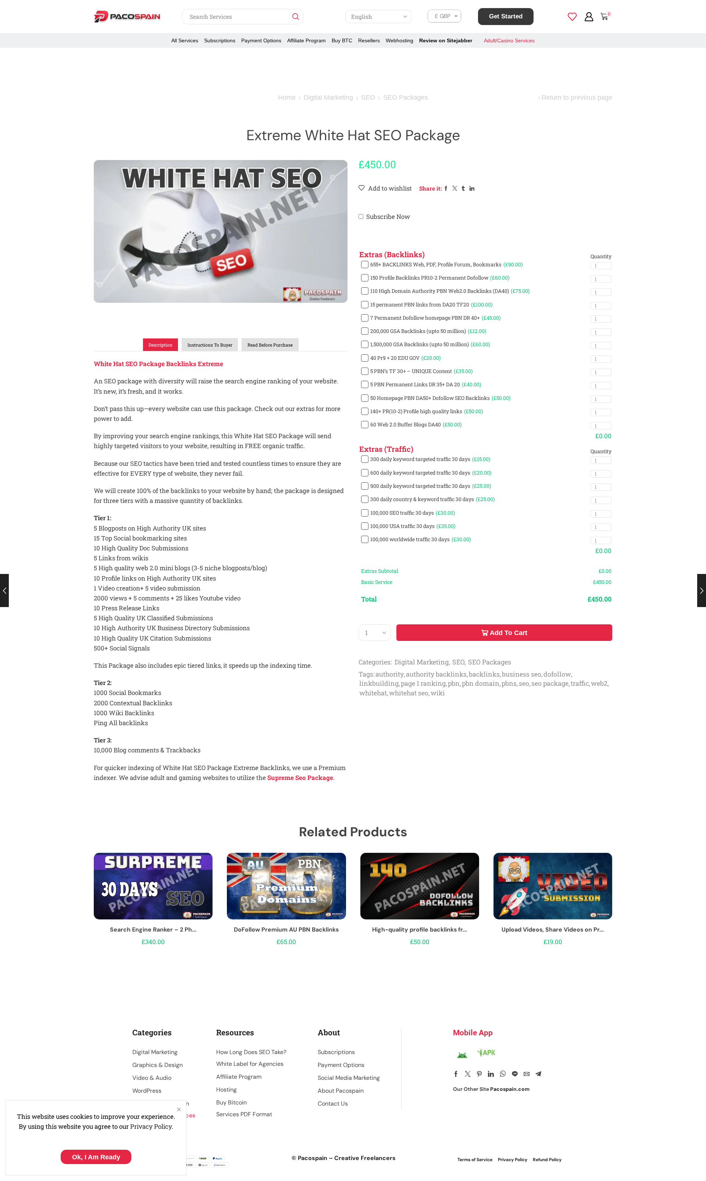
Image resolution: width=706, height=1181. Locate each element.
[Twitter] (468, 1074)
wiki (438, 692)
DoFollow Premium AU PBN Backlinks (286, 929)
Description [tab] (160, 345)
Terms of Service (474, 1160)
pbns (509, 683)
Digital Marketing (328, 97)
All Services (184, 40)
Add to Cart (508, 632)
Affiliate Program (306, 40)
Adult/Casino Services (509, 40)
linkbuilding (379, 683)
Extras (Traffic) (386, 449)
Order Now (153, 888)
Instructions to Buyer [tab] (210, 345)
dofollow (557, 674)
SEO (368, 97)
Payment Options (261, 40)
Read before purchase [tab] (270, 345)
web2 (599, 683)
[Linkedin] (491, 1074)
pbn (454, 683)
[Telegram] (538, 1074)
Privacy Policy (151, 1126)
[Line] (515, 1074)
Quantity (601, 256)
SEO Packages (405, 97)
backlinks (484, 674)
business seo (521, 674)
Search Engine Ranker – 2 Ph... (153, 929)
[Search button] (295, 16)
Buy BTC (342, 40)
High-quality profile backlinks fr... (419, 929)
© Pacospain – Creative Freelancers (344, 1158)
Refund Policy (547, 1160)
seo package (549, 683)
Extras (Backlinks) (392, 254)
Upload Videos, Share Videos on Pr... (553, 929)
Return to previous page (577, 97)
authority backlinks (436, 674)
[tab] (160, 344)
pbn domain (480, 683)
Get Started (506, 16)
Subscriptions (219, 40)
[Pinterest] (479, 1074)
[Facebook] (456, 1074)
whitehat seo (408, 692)
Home (287, 97)
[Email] (527, 1074)
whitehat (373, 692)
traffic (580, 683)
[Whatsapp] (503, 1074)
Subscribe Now (388, 216)
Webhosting (399, 40)
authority (389, 674)
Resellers (369, 40)
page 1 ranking (423, 683)
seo (524, 683)
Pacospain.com (510, 1089)
